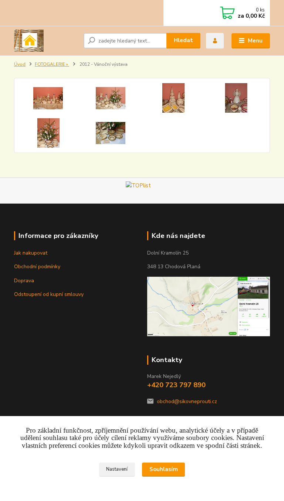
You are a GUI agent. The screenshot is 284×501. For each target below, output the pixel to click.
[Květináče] (110, 133)
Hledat (183, 40)
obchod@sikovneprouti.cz (187, 401)
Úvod (20, 64)
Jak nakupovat (30, 252)
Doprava (24, 280)
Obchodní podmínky (37, 266)
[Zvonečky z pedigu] (48, 133)
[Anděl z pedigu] (236, 98)
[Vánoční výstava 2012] (48, 98)
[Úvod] (46, 41)
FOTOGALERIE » (52, 64)
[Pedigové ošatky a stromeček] (173, 98)
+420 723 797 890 (176, 385)
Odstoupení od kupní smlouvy (49, 294)
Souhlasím (163, 469)
